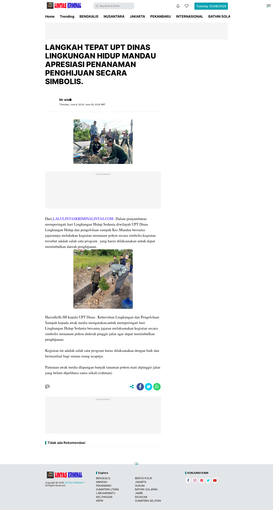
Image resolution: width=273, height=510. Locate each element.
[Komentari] (47, 386)
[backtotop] (136, 465)
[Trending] (187, 6)
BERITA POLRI (143, 478)
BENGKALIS (88, 16)
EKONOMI (141, 496)
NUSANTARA (114, 16)
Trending (67, 16)
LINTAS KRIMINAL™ (74, 482)
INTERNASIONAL (189, 16)
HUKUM (139, 485)
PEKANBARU (160, 16)
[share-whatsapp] (157, 386)
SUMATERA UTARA (107, 489)
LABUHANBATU (105, 493)
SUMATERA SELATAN (148, 500)
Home (50, 16)
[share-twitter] (148, 386)
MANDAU (101, 481)
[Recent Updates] (178, 6)
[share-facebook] (140, 386)
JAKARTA (137, 16)
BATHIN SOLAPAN (222, 16)
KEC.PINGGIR (104, 496)
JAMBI (139, 493)
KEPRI (99, 500)
